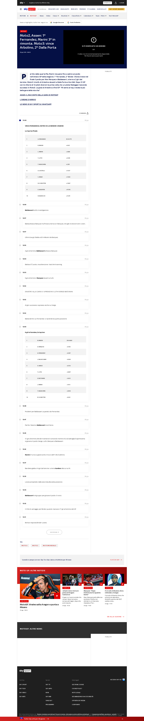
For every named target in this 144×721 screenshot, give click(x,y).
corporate (76, 704)
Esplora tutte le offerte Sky (39, 3)
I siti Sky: (22, 680)
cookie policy (77, 688)
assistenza (108, 714)
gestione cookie (78, 684)
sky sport (23, 684)
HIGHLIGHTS (65, 9)
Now (47, 692)
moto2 (35, 545)
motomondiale (49, 545)
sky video (22, 692)
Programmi (50, 704)
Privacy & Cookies (60, 714)
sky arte (22, 696)
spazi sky (49, 700)
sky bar (48, 696)
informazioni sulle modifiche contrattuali (77, 714)
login (122, 3)
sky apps (49, 688)
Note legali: (75, 680)
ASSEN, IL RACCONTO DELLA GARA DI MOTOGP (39, 95)
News (42, 16)
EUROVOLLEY (102, 9)
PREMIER (82, 9)
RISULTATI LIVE (53, 9)
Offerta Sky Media (78, 700)
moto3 (25, 545)
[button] (69, 719)
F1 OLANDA (91, 9)
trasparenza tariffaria (98, 714)
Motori (23, 16)
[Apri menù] (21, 9)
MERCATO (74, 9)
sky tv (48, 684)
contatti (114, 714)
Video (48, 16)
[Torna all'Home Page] (30, 9)
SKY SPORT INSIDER (116, 9)
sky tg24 (22, 688)
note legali (76, 692)
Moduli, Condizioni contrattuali (46, 714)
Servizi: (48, 680)
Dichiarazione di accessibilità (82, 696)
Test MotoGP (113, 16)
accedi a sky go (116, 679)
